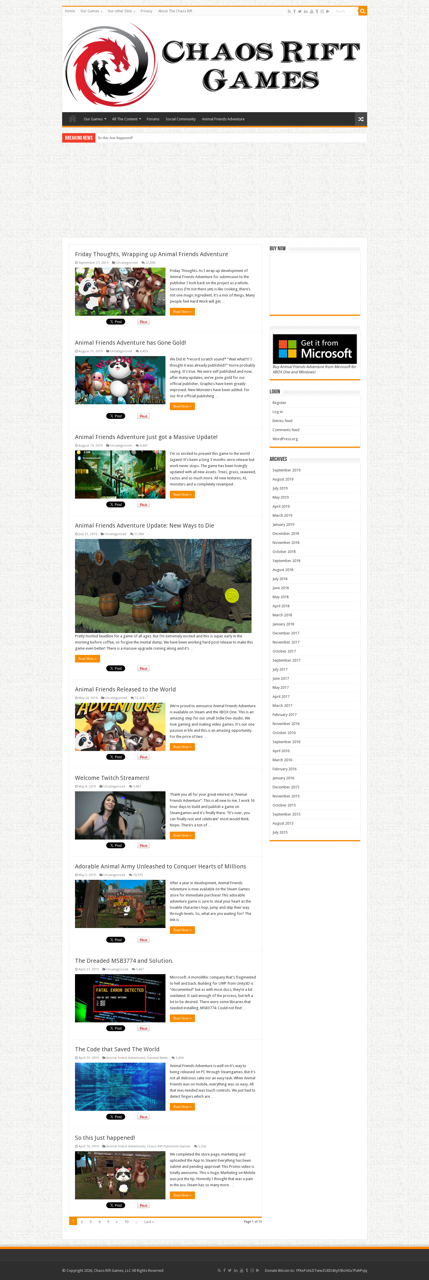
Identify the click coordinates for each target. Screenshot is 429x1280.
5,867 (140, 969)
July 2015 (280, 832)
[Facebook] (294, 11)
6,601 (144, 446)
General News (157, 1058)
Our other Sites (120, 11)
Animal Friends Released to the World (125, 689)
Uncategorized (127, 263)
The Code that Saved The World (117, 1049)
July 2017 (280, 669)
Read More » (182, 312)
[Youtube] (311, 11)
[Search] (362, 11)
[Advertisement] (214, 191)
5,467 (137, 786)
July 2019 (280, 488)
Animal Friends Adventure (223, 119)
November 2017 (286, 642)
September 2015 (286, 814)
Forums (153, 119)
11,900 (139, 534)
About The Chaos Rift (175, 11)
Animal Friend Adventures (125, 1058)
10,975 (138, 875)
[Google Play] (328, 11)
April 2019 (281, 506)
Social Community (181, 119)
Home (70, 11)
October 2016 (284, 733)
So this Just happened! (105, 1137)
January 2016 (283, 778)
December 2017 (286, 633)
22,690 (150, 263)
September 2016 (286, 742)
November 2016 (286, 723)
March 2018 (282, 615)
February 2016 (285, 769)
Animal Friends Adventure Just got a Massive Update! (146, 436)
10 (126, 1222)
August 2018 (283, 570)
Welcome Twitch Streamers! (112, 777)
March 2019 (282, 515)
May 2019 (281, 497)
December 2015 (286, 787)
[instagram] (322, 11)
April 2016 (281, 751)
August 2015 (283, 823)
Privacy (146, 11)
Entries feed (282, 421)
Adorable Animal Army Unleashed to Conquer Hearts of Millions (160, 866)
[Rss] (289, 11)
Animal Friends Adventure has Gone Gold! (130, 342)
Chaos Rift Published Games (168, 1146)
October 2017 (284, 651)
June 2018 (281, 588)
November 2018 (286, 542)
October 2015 (284, 805)
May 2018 (281, 597)
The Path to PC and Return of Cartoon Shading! (135, 138)
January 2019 (283, 524)
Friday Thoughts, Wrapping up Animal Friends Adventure (151, 254)
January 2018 (283, 624)
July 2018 (280, 579)
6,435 (144, 351)
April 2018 (281, 606)
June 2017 (281, 678)
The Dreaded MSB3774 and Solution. (124, 960)
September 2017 (286, 660)
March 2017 (282, 705)
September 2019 (286, 470)
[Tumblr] (317, 11)
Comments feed (286, 430)
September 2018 (286, 561)
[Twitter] (299, 11)
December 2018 (286, 533)
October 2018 (284, 551)
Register (279, 402)
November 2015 (286, 796)
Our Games (90, 11)
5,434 (180, 1058)
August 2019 (283, 479)
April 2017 (281, 696)
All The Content (124, 119)
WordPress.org (285, 439)
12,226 (139, 698)
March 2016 (282, 760)
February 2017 (285, 714)
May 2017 (281, 687)
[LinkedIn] (306, 11)
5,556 (202, 1146)
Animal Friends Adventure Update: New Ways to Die (144, 525)
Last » (149, 1222)
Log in (278, 412)
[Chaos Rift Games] (214, 64)
